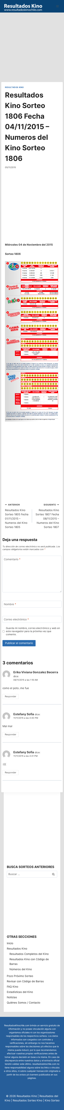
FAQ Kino (12, 986)
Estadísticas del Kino (20, 992)
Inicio (10, 943)
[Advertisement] (32, 45)
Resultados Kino (14, 87)
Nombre (10, 604)
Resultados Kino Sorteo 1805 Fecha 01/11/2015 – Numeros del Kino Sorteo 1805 (16, 516)
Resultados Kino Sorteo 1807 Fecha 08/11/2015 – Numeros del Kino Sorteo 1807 (47, 516)
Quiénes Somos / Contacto (23, 1002)
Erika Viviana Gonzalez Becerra (35, 672)
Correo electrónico (16, 619)
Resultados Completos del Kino (29, 953)
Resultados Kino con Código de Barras (29, 962)
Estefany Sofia (23, 714)
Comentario (12, 559)
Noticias (12, 997)
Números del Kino (20, 969)
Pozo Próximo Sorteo (20, 976)
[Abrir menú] (57, 6)
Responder (10, 696)
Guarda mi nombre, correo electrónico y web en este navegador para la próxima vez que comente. (33, 631)
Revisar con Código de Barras (25, 981)
